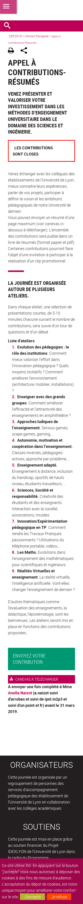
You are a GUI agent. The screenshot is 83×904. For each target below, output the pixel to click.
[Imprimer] (12, 51)
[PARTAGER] (25, 51)
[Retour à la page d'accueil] (41, 10)
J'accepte (32, 896)
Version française (36, 36)
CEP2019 (15, 36)
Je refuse (59, 896)
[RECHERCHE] (9, 26)
